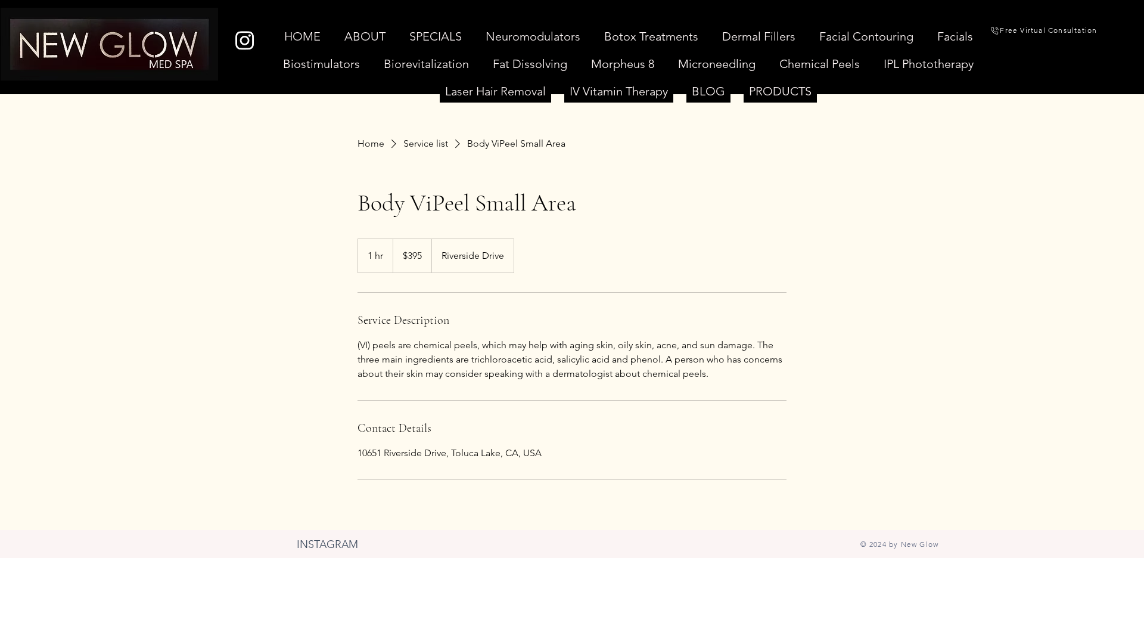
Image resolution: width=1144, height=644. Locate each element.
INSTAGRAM (327, 544)
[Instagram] (244, 40)
